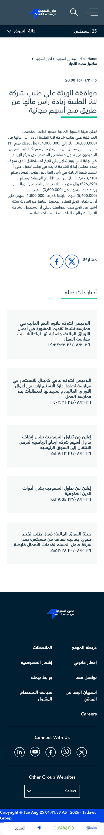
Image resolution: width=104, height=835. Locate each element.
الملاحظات (42, 647)
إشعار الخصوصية (36, 662)
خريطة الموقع (84, 647)
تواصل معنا (86, 677)
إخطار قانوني (85, 662)
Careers (89, 714)
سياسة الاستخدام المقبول (36, 696)
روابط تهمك (41, 677)
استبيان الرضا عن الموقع (81, 696)
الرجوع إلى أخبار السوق (71, 233)
